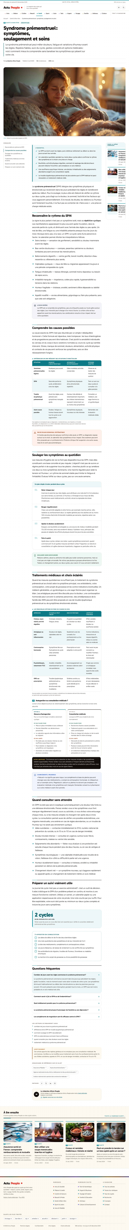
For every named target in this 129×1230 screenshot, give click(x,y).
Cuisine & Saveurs (60, 1194)
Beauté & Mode (60, 1197)
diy (27, 1218)
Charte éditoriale (65, 1226)
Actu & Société (59, 1187)
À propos (107, 1201)
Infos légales (52, 1226)
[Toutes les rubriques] (119, 7)
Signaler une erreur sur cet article (52, 1097)
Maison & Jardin (60, 1190)
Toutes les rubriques (110, 1190)
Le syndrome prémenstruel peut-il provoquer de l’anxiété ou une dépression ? (61, 1010)
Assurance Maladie (39, 1068)
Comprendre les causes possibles (15, 150)
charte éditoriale (82, 1093)
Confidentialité (39, 1226)
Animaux (82, 1201)
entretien (35, 1218)
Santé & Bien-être (15, 18)
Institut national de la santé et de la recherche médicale (50, 1076)
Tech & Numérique (86, 1187)
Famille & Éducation (86, 1197)
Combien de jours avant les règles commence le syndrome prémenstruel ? (60, 975)
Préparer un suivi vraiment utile (14, 167)
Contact (107, 1204)
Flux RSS (21, 1197)
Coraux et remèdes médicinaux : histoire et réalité (123, 192)
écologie (73, 1218)
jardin (64, 1218)
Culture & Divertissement (88, 1204)
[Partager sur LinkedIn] (50, 1083)
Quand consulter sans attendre (15, 164)
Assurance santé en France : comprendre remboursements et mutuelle (17, 1149)
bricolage (8, 1218)
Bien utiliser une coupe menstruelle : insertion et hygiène (123, 174)
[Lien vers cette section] (31, 215)
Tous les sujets (109, 1194)
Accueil (6, 18)
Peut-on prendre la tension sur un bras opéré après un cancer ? (111, 1149)
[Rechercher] (123, 7)
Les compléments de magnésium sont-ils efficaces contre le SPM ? (57, 1017)
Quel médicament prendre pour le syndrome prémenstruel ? (55, 1003)
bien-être (18, 1218)
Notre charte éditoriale (11, 1197)
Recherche (107, 1197)
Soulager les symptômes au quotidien (13, 154)
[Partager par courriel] (55, 1083)
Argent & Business (85, 1190)
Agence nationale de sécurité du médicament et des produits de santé (54, 1072)
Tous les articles (109, 1187)
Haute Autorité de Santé (57, 1068)
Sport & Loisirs (59, 1204)
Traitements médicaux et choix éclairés (14, 159)
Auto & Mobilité (60, 1208)
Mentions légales (25, 1226)
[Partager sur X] (46, 1083)
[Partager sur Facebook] (42, 1083)
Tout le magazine (118, 13)
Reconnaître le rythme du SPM (14, 147)
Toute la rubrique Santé (114, 1116)
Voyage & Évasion (85, 1194)
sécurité (45, 1218)
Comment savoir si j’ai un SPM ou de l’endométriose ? (52, 996)
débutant (55, 1218)
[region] (66, 390)
